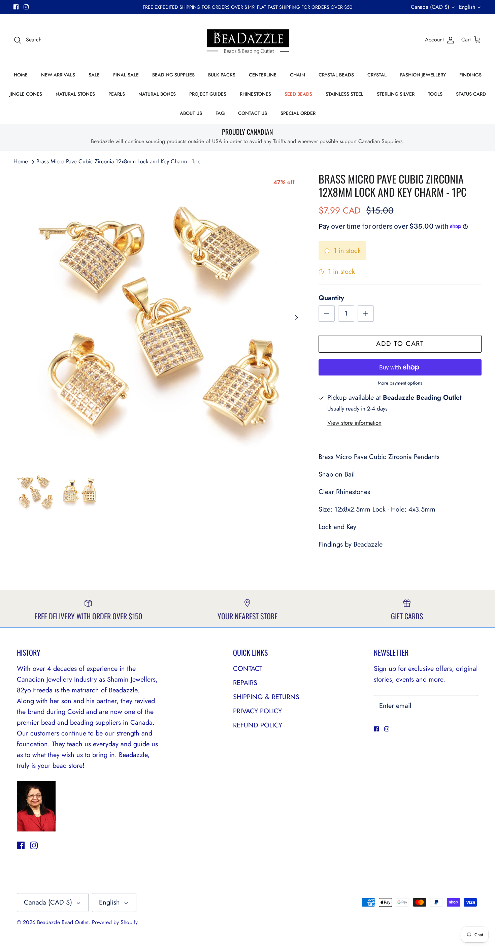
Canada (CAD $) (430, 7)
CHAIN (297, 74)
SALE (94, 74)
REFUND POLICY (257, 725)
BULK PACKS (221, 74)
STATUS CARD (471, 94)
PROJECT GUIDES (207, 94)
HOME (21, 74)
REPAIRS (245, 683)
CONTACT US (252, 113)
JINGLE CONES (25, 94)
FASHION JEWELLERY (423, 74)
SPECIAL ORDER (298, 113)
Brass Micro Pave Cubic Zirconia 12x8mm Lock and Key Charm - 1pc (118, 161)
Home (20, 161)
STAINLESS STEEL (344, 94)
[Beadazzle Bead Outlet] (247, 40)
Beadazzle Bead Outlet (63, 922)
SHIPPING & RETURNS (266, 697)
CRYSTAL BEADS (336, 74)
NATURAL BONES (157, 94)
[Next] (296, 317)
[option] (158, 317)
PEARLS (116, 94)
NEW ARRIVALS (58, 74)
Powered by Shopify (115, 922)
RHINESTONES (255, 94)
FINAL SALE (126, 74)
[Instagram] (26, 6)
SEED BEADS (298, 94)
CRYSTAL (377, 74)
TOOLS (435, 94)
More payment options (400, 383)
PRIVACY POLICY (257, 711)
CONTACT (247, 669)
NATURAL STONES (75, 94)
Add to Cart (400, 344)
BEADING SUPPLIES (173, 74)
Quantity (331, 298)
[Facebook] (16, 6)
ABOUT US (191, 113)
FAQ (220, 113)
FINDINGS (470, 74)
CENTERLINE (262, 74)
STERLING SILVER (396, 94)
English (467, 7)
